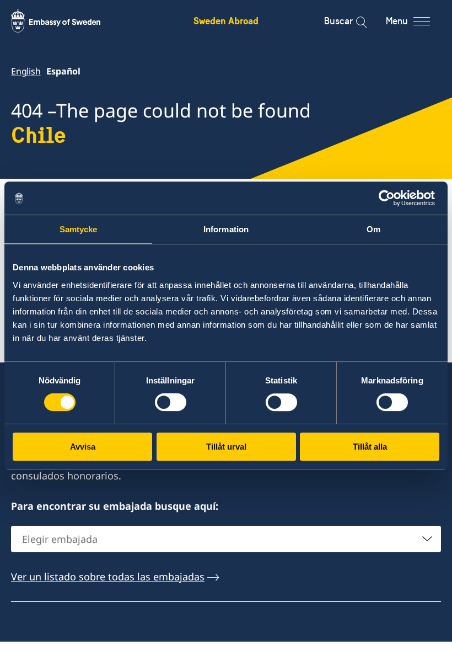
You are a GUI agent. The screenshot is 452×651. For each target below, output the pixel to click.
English (26, 71)
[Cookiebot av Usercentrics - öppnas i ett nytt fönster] (391, 198)
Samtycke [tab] (79, 229)
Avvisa (82, 446)
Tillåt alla (370, 446)
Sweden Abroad (226, 20)
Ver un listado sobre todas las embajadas (108, 576)
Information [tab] (226, 229)
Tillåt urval (226, 446)
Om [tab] (373, 229)
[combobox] (226, 539)
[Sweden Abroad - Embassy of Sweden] (66, 21)
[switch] (170, 402)
